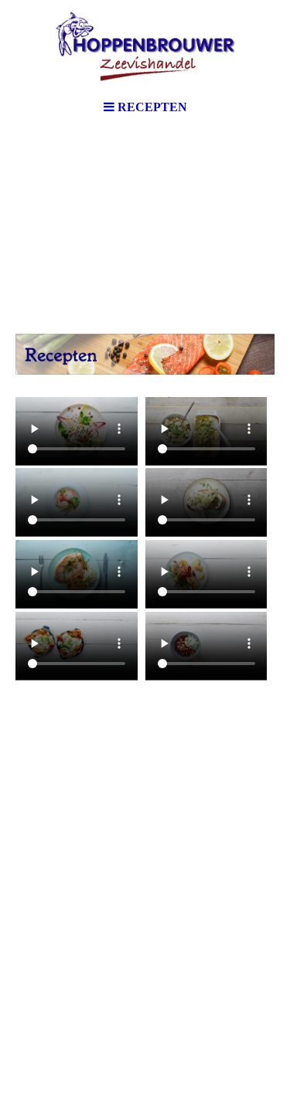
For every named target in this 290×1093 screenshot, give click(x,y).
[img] (145, 46)
